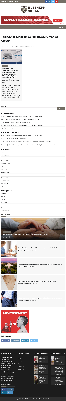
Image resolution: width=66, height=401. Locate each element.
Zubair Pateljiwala (5, 135)
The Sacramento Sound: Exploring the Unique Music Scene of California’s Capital (40, 264)
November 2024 (5, 158)
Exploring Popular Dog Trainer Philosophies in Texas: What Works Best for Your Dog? (23, 128)
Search (3, 106)
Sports (3, 199)
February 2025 (5, 155)
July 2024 (3, 166)
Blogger (6, 80)
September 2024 (5, 163)
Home (19, 358)
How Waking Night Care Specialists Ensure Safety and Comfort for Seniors (38, 248)
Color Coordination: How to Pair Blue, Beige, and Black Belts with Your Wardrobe (40, 298)
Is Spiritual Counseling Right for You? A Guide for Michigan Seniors (25, 234)
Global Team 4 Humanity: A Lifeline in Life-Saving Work (15, 122)
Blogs (19, 363)
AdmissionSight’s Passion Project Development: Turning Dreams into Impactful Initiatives (35, 145)
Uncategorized (5, 210)
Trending (3, 207)
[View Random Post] (60, 27)
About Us (20, 361)
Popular (3, 196)
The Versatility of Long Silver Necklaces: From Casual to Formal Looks (37, 281)
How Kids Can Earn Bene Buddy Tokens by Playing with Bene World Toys (20, 119)
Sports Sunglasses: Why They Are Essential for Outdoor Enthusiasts (42, 379)
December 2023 (5, 172)
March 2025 (4, 152)
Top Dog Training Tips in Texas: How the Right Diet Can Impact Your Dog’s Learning (22, 125)
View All (44, 353)
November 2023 (5, 175)
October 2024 (4, 160)
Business (5, 66)
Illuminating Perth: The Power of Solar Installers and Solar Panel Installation (31, 141)
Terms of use (21, 369)
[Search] (63, 27)
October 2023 (4, 178)
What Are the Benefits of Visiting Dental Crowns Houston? (27, 135)
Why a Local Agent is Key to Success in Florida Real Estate (43, 359)
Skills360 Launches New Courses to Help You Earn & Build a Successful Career (21, 116)
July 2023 (3, 186)
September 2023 (5, 180)
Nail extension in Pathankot (19, 138)
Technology (4, 202)
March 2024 (4, 169)
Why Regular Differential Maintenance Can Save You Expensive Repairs (42, 369)
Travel (2, 205)
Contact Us (21, 366)
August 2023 (4, 183)
